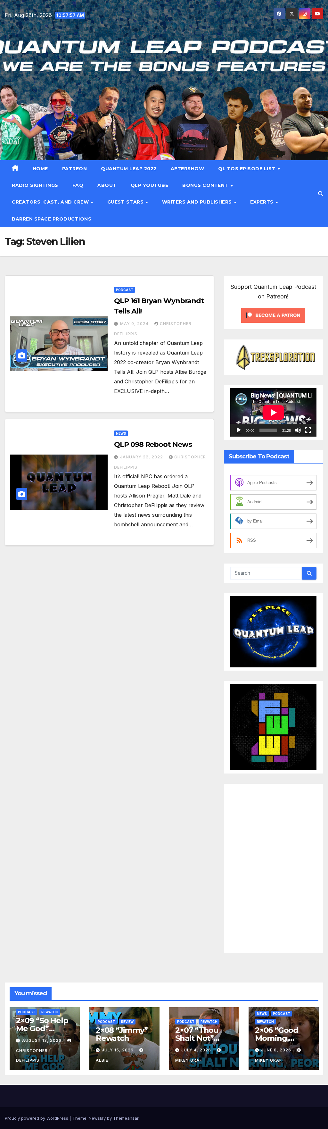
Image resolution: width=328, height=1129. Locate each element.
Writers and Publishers (198, 202)
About (107, 185)
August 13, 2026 (42, 1040)
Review (127, 1022)
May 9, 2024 (135, 323)
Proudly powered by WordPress (37, 1118)
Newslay (97, 1118)
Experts (262, 202)
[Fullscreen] (308, 430)
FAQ (78, 185)
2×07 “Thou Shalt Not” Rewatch (196, 1038)
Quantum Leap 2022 (129, 168)
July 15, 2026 (118, 1050)
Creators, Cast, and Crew (51, 202)
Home (40, 168)
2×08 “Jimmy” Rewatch (122, 1034)
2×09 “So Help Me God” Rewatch (42, 1028)
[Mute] (298, 430)
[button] (320, 193)
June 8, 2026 (276, 1050)
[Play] (238, 430)
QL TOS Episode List (247, 168)
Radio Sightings (35, 185)
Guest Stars (126, 202)
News (121, 433)
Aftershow (187, 168)
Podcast (124, 290)
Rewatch (49, 1012)
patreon (74, 168)
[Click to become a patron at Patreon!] (273, 315)
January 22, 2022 (142, 457)
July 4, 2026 (196, 1050)
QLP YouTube (149, 185)
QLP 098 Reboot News (153, 444)
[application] (273, 412)
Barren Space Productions (51, 219)
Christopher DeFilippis (32, 1055)
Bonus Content (206, 185)
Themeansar (125, 1118)
